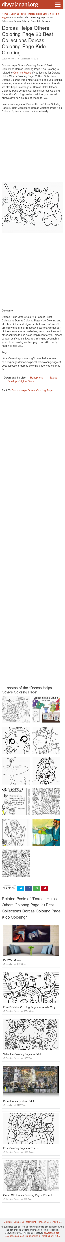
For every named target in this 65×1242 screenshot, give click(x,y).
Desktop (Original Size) (20, 381)
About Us (57, 1221)
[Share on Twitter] (20, 888)
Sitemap (8, 1221)
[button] (57, 4)
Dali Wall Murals (12, 960)
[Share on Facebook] (28, 888)
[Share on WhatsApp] (36, 888)
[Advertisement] (32, 148)
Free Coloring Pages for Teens (20, 1148)
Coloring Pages (9, 59)
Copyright (31, 1221)
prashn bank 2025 (51, 1235)
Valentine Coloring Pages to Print (22, 1054)
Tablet (53, 377)
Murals (9, 964)
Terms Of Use (44, 1221)
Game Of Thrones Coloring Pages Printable (28, 1195)
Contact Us (19, 1221)
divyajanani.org (20, 4)
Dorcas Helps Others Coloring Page (32, 390)
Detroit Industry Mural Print (18, 1101)
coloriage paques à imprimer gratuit (22, 1235)
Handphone (37, 377)
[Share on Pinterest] (44, 888)
